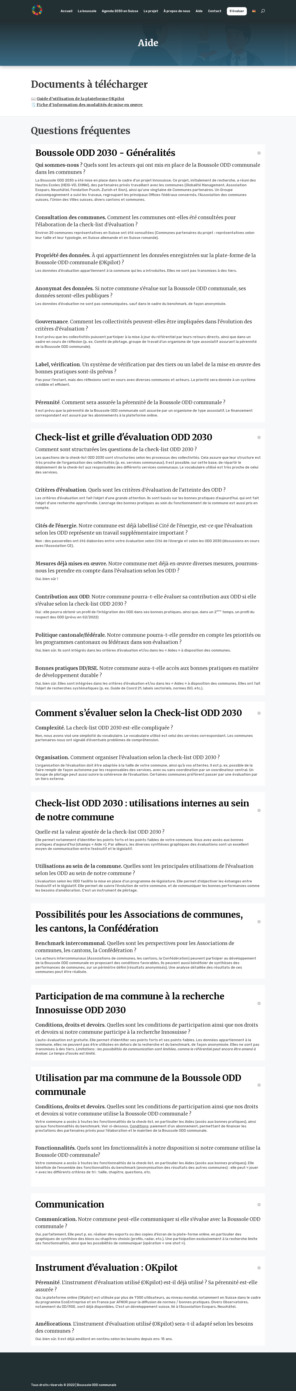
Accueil (66, 11)
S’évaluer (236, 11)
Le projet (151, 11)
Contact (214, 11)
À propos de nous (177, 11)
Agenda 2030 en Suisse (120, 11)
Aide (199, 11)
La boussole (87, 11)
